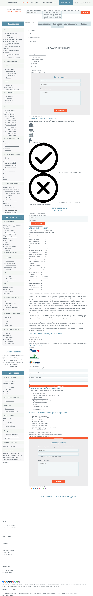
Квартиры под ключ (10, 207)
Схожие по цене (33, 390)
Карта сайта (6, 577)
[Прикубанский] (47, 14)
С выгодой (8, 150)
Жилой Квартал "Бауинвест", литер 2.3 (12, 58)
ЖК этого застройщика (56, 390)
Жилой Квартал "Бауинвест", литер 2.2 (12, 55)
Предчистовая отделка (11, 210)
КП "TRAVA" (8, 248)
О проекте (5, 580)
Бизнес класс (8, 98)
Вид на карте (35, 61)
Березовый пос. (10, 281)
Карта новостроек (11, 2)
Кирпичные (8, 205)
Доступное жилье (9, 401)
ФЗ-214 (43, 261)
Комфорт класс (9, 100)
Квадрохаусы (8, 325)
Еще (3, 534)
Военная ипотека (9, 409)
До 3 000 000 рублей (10, 133)
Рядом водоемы (9, 341)
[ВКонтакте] (29, 488)
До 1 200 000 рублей (10, 120)
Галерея (31, 55)
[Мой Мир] (33, 488)
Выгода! (25, 2)
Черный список (9, 422)
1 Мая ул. (8, 276)
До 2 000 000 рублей (10, 125)
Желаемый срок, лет (35, 377)
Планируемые (9, 199)
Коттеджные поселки (8, 539)
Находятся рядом (44, 390)
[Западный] (47, 12)
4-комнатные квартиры (11, 167)
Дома (6, 321)
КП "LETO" (7, 242)
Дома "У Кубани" (9, 230)
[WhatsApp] (43, 488)
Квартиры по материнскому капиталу (12, 437)
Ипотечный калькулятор (11, 411)
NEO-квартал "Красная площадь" (11, 34)
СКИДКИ (4, 564)
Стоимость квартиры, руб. (36, 368)
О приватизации (9, 387)
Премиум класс (9, 96)
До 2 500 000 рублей (10, 129)
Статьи (4, 559)
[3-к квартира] (56, 17)
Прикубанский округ (57, 24)
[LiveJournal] (37, 488)
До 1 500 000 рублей (10, 122)
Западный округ (10, 261)
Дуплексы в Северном (11, 237)
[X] (35, 488)
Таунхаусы (8, 317)
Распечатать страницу (35, 116)
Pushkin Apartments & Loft (11, 37)
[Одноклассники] (31, 488)
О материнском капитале (11, 434)
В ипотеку (7, 143)
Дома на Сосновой (10, 233)
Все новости (13, 366)
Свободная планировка (11, 212)
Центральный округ (70, 24)
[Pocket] (39, 488)
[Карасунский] (47, 16)
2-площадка (9, 85)
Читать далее (14, 357)
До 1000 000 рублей (10, 118)
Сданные (7, 197)
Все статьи (5, 462)
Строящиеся (8, 195)
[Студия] (56, 12)
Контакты (5, 575)
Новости (4, 556)
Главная (32, 30)
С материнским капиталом (12, 146)
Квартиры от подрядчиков (12, 191)
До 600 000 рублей (10, 110)
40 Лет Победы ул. (11, 279)
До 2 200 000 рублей (10, 127)
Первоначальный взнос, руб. (37, 373)
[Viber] (45, 488)
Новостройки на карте (9, 561)
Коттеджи (34, 2)
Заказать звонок (14, 12)
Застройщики (47, 2)
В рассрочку (8, 305)
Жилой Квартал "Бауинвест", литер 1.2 (12, 44)
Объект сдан (48, 230)
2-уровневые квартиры (11, 171)
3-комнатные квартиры (11, 165)
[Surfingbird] (41, 488)
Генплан (36, 55)
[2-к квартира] (56, 16)
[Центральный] (47, 17)
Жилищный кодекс (10, 381)
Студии (7, 158)
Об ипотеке (8, 389)
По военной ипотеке (10, 303)
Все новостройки (13, 24)
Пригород (84, 24)
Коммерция (8, 175)
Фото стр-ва (42, 55)
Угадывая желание (10, 426)
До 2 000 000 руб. (9, 343)
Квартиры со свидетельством (12, 193)
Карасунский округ (44, 24)
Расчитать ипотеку (58, 386)
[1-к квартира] (56, 14)
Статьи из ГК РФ (9, 385)
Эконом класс (8, 102)
